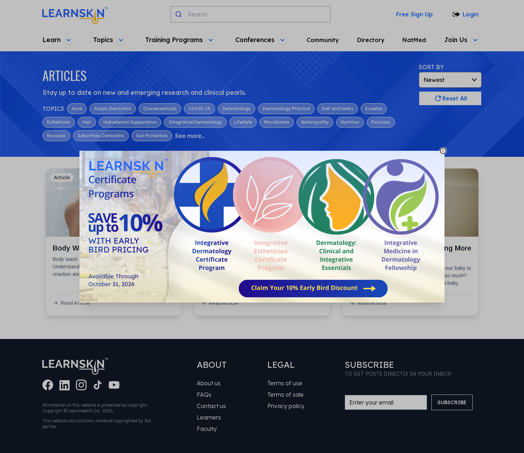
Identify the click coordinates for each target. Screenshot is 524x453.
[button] (262, 227)
